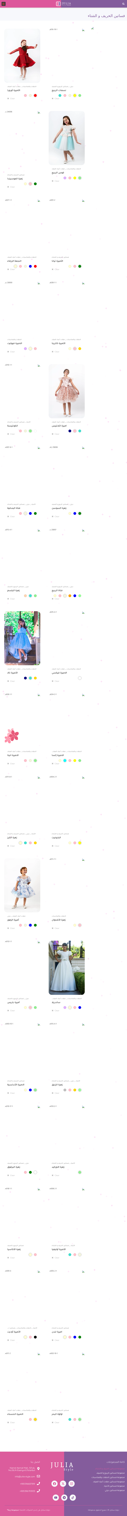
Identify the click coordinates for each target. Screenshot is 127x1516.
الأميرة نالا (12, 673)
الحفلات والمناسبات (29, 87)
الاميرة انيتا (13, 755)
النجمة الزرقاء (14, 261)
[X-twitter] (63, 1484)
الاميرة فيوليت (14, 343)
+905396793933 (27, 1491)
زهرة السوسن (59, 508)
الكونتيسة (12, 426)
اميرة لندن (57, 1332)
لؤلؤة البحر (57, 1414)
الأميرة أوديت (13, 1332)
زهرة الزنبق (57, 1085)
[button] (123, 4)
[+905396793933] (38, 1491)
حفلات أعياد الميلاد (13, 87)
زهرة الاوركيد (58, 1167)
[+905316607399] (38, 1484)
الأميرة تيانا (57, 261)
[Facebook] (54, 1484)
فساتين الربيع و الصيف (60, 87)
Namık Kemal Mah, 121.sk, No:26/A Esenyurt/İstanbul (21, 1469)
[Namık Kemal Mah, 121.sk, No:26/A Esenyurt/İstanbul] (38, 1469)
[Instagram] (71, 1484)
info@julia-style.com (25, 1476)
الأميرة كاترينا (58, 343)
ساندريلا (56, 1002)
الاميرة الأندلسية (15, 1085)
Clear (12, 99)
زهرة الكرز (12, 838)
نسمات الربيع (59, 90)
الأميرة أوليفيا (59, 1249)
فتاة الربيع (57, 591)
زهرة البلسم (13, 591)
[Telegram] (64, 1497)
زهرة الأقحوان (59, 920)
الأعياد (28, 422)
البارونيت (56, 838)
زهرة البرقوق (13, 1167)
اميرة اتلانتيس (59, 426)
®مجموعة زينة (12, 1510)
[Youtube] (56, 1497)
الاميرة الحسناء (15, 1414)
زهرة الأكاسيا (14, 1249)
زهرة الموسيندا (15, 179)
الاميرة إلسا (58, 755)
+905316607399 (27, 1483)
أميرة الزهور (13, 920)
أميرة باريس (13, 1002)
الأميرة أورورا (13, 90)
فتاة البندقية (13, 508)
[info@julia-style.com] (38, 1477)
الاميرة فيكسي (59, 673)
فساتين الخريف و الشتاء (15, 175)
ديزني (71, 87)
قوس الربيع (58, 173)
